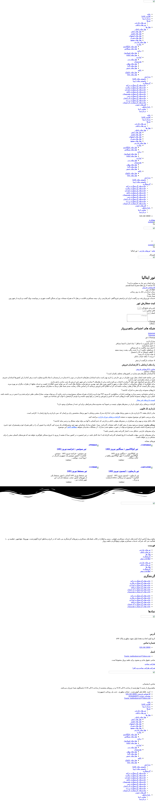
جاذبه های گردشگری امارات (135, 90)
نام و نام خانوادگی (148, 308)
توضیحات (151, 321)
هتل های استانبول (130, 53)
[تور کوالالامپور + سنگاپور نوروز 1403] (146, 445)
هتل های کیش (136, 31)
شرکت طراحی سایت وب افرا (144, 668)
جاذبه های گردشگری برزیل (136, 100)
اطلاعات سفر (145, 559)
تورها (148, 21)
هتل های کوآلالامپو (130, 47)
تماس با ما (142, 109)
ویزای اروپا (146, 19)
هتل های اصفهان (135, 36)
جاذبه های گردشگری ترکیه (136, 85)
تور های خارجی (140, 23)
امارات (138, 57)
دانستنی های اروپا (139, 81)
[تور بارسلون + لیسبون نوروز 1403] (146, 467)
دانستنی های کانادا (139, 79)
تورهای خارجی (144, 251)
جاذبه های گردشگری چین (136, 96)
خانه (148, 14)
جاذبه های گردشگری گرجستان (134, 103)
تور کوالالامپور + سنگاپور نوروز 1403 (122, 449)
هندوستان (137, 62)
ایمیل (153, 313)
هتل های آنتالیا (131, 55)
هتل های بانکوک (131, 72)
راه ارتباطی (146, 107)
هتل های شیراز (135, 38)
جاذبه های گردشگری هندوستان (134, 94)
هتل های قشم (136, 34)
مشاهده (121, 460)
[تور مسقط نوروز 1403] (93, 467)
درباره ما (142, 111)
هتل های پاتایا (132, 75)
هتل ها (148, 27)
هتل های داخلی (140, 29)
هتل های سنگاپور (130, 49)
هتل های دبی (132, 59)
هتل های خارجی (140, 42)
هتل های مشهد (135, 40)
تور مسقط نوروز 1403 (77, 471)
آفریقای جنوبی (140, 105)
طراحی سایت (150, 664)
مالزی (139, 44)
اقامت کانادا (145, 16)
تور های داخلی (140, 25)
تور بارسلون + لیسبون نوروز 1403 (124, 471)
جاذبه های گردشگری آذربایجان (134, 98)
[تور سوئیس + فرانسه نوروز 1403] (93, 445)
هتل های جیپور (131, 68)
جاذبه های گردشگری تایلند (136, 92)
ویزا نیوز (147, 77)
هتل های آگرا (132, 66)
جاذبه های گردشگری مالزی (135, 87)
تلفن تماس (150, 310)
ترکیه (139, 51)
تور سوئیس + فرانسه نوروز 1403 (71, 449)
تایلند (139, 70)
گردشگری (146, 83)
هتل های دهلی (131, 64)
